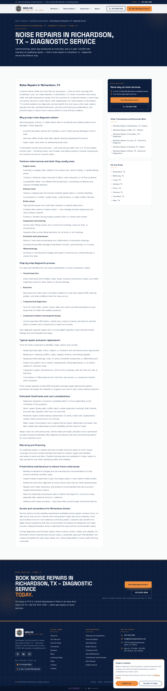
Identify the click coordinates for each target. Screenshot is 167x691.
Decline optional (150, 683)
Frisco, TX (117, 188)
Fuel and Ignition (92, 639)
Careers (54, 665)
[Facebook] (17, 654)
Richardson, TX (119, 172)
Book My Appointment (140, 9)
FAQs (52, 661)
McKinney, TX (118, 176)
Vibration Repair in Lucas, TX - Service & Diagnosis (129, 142)
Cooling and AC (91, 650)
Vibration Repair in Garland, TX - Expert (129, 147)
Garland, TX (117, 184)
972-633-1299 (131, 107)
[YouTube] (29, 654)
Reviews (54, 650)
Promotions (55, 647)
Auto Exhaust (90, 661)
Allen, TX (116, 200)
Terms (100, 682)
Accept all (127, 683)
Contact (53, 668)
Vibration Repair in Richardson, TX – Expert (130, 126)
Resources (84, 9)
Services (53, 9)
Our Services (55, 639)
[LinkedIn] (23, 654)
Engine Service (91, 665)
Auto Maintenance (92, 654)
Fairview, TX (118, 192)
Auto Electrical (91, 643)
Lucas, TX (117, 180)
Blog (52, 654)
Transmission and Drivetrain (38, 21)
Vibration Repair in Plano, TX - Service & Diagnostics (129, 152)
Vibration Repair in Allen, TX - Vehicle (128, 130)
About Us (54, 636)
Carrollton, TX (118, 196)
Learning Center (57, 657)
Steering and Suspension (95, 636)
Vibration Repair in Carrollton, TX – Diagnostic (127, 135)
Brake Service (91, 647)
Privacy (93, 682)
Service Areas (68, 9)
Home (17, 21)
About (97, 9)
